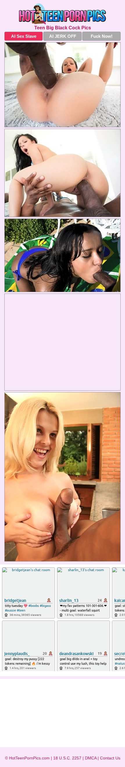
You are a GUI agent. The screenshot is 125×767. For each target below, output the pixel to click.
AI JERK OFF (62, 36)
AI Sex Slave (23, 36)
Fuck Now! (101, 36)
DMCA (91, 758)
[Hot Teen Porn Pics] (62, 13)
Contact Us (110, 758)
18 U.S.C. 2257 (67, 758)
